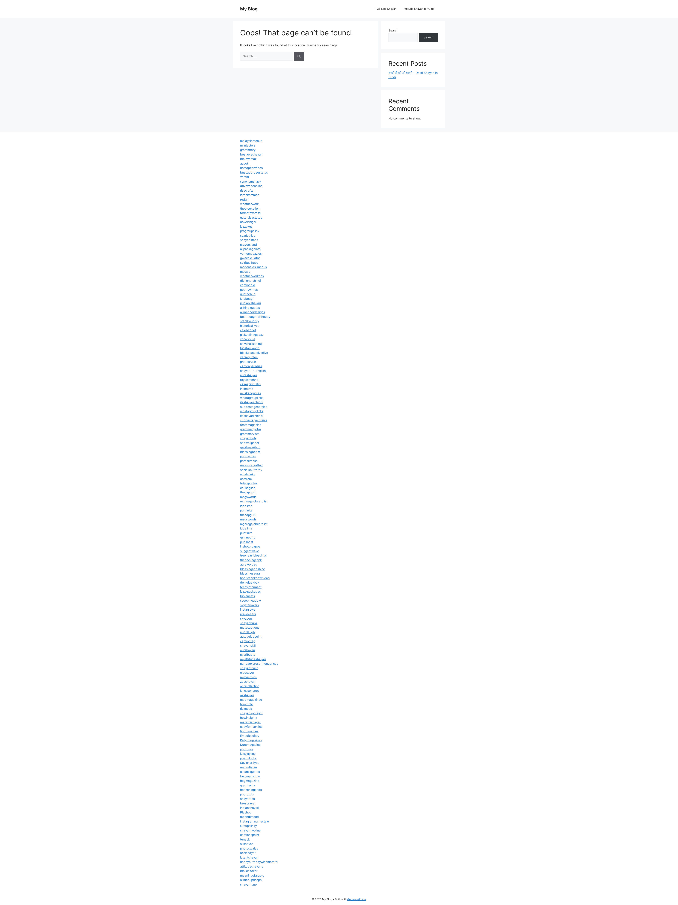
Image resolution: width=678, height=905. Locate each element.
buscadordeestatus (254, 172)
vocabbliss (247, 339)
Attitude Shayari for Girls (419, 8)
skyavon (246, 618)
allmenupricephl (251, 880)
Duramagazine (250, 744)
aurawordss (248, 564)
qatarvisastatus (251, 217)
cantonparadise (251, 366)
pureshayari (248, 375)
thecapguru (248, 492)
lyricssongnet (249, 690)
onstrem (246, 479)
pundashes (248, 456)
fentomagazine (250, 425)
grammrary (247, 150)
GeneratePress (356, 899)
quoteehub (247, 294)
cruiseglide (247, 488)
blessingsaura (250, 573)
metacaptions (249, 627)
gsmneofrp (247, 537)
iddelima (246, 506)
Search (393, 30)
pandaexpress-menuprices (259, 663)
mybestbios (248, 677)
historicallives (249, 325)
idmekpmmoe (249, 195)
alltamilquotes (250, 772)
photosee (246, 749)
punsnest (246, 542)
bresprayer (247, 803)
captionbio (247, 285)
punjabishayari (250, 303)
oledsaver (247, 672)
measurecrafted (251, 465)
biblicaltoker (248, 871)
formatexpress (250, 213)
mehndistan (248, 767)
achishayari (248, 853)
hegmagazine (249, 781)
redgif (244, 199)
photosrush (248, 362)
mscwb (245, 271)
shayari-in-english (253, 371)
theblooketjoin (250, 208)
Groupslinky (248, 826)
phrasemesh (249, 461)
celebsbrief (248, 330)
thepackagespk (251, 560)
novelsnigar (248, 222)
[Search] (299, 56)
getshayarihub (250, 447)
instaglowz (247, 609)
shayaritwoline (250, 830)
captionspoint (249, 835)
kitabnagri (247, 298)
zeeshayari (247, 681)
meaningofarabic (252, 875)
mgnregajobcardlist (253, 501)
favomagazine (250, 776)
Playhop (245, 812)
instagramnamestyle (254, 821)
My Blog (249, 8)
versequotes (249, 357)
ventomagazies (251, 253)
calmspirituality (250, 384)
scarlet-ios (247, 235)
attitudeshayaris (251, 866)
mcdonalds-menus (253, 267)
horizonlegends (251, 790)
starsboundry (249, 321)
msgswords (248, 497)
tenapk (245, 839)
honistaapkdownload (255, 578)
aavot (244, 163)
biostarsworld (250, 348)
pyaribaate (247, 654)
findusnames (249, 731)
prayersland (248, 244)
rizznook (246, 708)
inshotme (246, 389)
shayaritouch (249, 668)
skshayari (247, 844)
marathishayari (250, 722)
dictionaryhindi (250, 280)
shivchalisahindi (251, 343)
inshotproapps (250, 546)
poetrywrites (249, 289)
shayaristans (249, 240)
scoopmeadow (250, 600)
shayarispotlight (251, 713)
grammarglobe (250, 429)
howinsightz (248, 717)
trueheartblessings (253, 555)
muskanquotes (250, 393)
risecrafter (247, 190)
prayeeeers (248, 614)
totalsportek (248, 483)
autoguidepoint (250, 636)
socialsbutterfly (251, 470)
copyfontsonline (251, 726)
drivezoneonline (251, 186)
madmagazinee (251, 699)
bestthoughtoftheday (255, 316)
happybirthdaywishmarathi (259, 862)
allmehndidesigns (252, 312)
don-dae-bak (249, 582)
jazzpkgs (246, 226)
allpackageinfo (250, 249)
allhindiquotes (250, 307)
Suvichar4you (249, 763)
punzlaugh (247, 632)
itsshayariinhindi (251, 402)
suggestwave (249, 551)
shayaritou (247, 799)
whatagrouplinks (251, 398)
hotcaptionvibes (251, 168)
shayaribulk (248, 438)
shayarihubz (248, 623)
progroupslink (249, 231)
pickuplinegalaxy (251, 334)
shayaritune (248, 884)
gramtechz (247, 785)
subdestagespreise (253, 407)
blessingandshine (252, 569)
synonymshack (250, 181)
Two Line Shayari (386, 8)
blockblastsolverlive (254, 353)
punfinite (246, 510)
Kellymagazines (251, 740)
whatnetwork (249, 204)
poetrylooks (248, 758)
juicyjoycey (247, 753)
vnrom (244, 177)
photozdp (247, 794)
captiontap (247, 641)
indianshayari (249, 808)
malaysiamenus (251, 141)
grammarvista (250, 434)
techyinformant (250, 587)
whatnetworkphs (252, 276)
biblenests (247, 596)
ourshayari (247, 650)
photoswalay (249, 848)
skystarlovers (249, 605)
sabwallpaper (249, 443)
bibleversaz (248, 159)
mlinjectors (247, 145)
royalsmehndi (249, 380)
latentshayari (249, 857)
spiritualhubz (249, 262)
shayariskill (248, 645)
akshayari (247, 695)
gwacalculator (250, 258)
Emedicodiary (249, 735)
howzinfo (246, 704)
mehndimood (249, 817)
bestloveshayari (251, 154)
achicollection (249, 686)
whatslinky (247, 474)
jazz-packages (250, 591)
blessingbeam (250, 452)
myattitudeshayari (253, 659)
